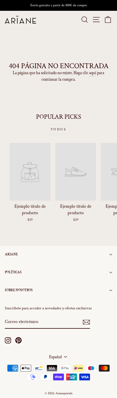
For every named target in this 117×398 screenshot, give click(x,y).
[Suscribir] (86, 322)
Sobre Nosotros (19, 290)
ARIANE (11, 254)
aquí (92, 73)
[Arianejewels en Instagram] (8, 340)
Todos (59, 129)
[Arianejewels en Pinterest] (18, 340)
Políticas (13, 272)
